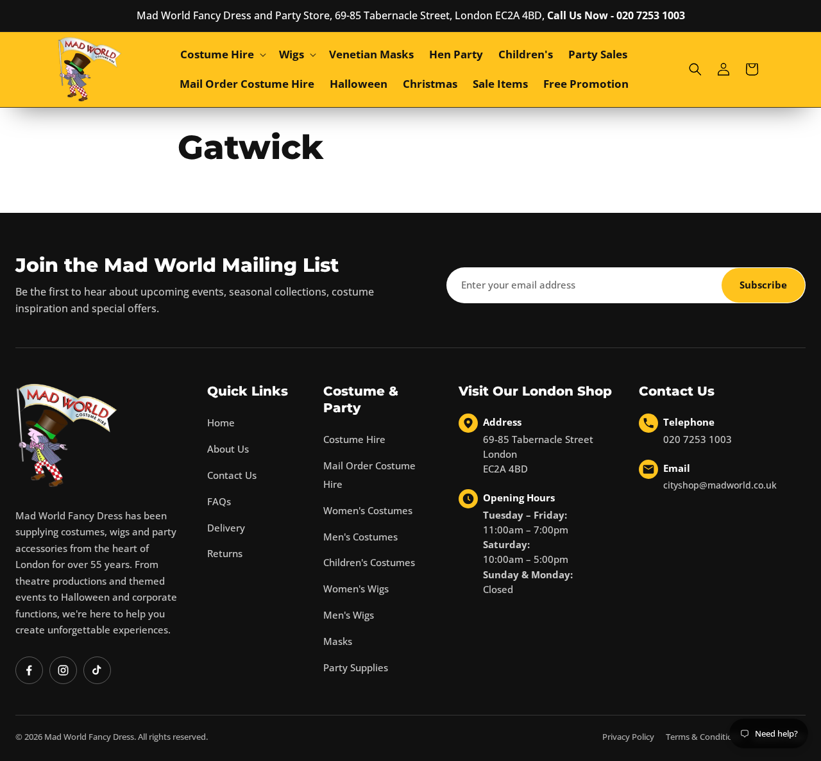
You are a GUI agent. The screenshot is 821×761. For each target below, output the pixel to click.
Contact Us (232, 475)
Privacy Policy (628, 736)
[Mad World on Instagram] (63, 670)
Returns (224, 553)
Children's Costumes (369, 562)
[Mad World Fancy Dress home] (66, 435)
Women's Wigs (356, 588)
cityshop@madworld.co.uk (720, 485)
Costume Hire (354, 439)
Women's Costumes (367, 510)
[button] (222, 54)
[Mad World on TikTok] (97, 670)
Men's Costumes (360, 536)
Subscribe (763, 284)
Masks (337, 641)
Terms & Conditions (703, 736)
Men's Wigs (348, 614)
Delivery (226, 527)
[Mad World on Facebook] (29, 670)
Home (221, 422)
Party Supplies (355, 667)
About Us (228, 448)
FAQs (219, 501)
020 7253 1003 (697, 439)
